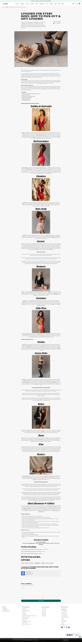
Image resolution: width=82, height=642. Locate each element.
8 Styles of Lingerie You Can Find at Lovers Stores (30, 93)
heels (57, 440)
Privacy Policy (24, 608)
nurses (38, 305)
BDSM (36, 3)
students (58, 304)
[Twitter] (65, 627)
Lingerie (32, 3)
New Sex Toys (44, 611)
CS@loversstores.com (5, 610)
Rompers (49, 291)
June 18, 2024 (31, 571)
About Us (62, 622)
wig (22, 446)
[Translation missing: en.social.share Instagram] (59, 23)
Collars (50, 503)
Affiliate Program (64, 620)
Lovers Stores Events (64, 616)
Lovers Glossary (44, 608)
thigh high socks (57, 294)
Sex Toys (16, 3)
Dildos (27, 3)
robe (22, 430)
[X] (56, 23)
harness (26, 509)
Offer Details (44, 614)
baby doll (24, 235)
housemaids (43, 305)
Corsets (41, 241)
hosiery (41, 167)
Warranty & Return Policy (26, 617)
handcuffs (25, 508)
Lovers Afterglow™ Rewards (26, 621)
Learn (63, 3)
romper (23, 291)
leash (29, 508)
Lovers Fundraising (64, 614)
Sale (55, 3)
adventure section (56, 510)
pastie (43, 349)
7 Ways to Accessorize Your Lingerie (28, 96)
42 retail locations (31, 543)
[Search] (75, 4)
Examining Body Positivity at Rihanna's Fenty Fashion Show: (31, 549)
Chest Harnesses (36, 503)
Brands (51, 3)
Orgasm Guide (44, 615)
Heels (22, 437)
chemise (24, 202)
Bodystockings (24, 167)
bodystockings (29, 345)
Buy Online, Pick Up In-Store (26, 624)
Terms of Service (24, 611)
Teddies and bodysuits (40, 134)
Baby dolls (53, 236)
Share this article (57, 21)
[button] (65, 640)
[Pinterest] (57, 23)
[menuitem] (17, 4)
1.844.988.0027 (4, 608)
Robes (43, 430)
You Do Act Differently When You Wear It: (28, 551)
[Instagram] (67, 627)
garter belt (37, 384)
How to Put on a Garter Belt (27, 97)
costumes (52, 304)
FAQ (22, 625)
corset (54, 246)
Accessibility (24, 614)
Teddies (23, 132)
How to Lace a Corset (26, 94)
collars (55, 505)
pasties (35, 295)
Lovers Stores (40, 439)
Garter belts (23, 379)
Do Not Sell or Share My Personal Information (29, 615)
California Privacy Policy (25, 610)
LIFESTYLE (51, 563)
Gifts (47, 3)
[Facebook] (54, 23)
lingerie (44, 88)
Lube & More (42, 3)
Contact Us (63, 624)
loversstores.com (64, 612)
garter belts (25, 380)
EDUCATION (43, 563)
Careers (62, 618)
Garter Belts (41, 353)
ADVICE (23, 563)
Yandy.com (41, 544)
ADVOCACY (26, 563)
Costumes (24, 300)
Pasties (23, 344)
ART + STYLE (31, 563)
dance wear (28, 333)
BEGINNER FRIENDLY (37, 563)
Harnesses (50, 505)
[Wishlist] (77, 4)
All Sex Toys (43, 610)
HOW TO (47, 563)
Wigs (60, 446)
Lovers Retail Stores (25, 618)
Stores (59, 3)
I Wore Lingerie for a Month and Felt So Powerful (29, 553)
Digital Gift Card (24, 622)
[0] (79, 4)
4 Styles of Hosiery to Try (26, 98)
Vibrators (22, 3)
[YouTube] (69, 627)
